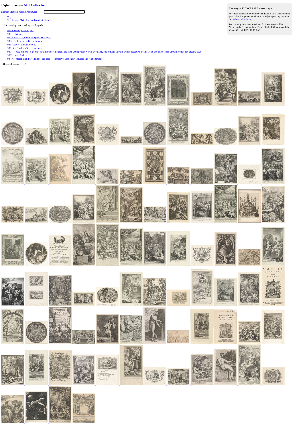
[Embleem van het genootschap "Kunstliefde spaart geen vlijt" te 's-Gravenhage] (273, 384)
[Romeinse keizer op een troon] (226, 105)
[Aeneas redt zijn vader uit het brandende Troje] (202, 105)
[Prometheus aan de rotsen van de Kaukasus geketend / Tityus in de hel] (13, 305)
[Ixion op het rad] (37, 422)
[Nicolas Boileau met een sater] (108, 144)
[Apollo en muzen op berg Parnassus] (179, 183)
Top (9, 17)
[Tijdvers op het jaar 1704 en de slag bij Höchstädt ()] (60, 265)
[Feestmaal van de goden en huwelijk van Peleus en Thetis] (108, 305)
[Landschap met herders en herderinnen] (131, 105)
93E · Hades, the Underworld (21, 44)
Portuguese (31, 11)
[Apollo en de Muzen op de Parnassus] (202, 305)
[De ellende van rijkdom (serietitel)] (250, 265)
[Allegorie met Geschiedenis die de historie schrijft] (84, 183)
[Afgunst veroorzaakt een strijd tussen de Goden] (155, 222)
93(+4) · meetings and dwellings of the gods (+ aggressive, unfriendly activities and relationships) (54, 58)
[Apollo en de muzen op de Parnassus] (60, 183)
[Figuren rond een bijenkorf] (273, 305)
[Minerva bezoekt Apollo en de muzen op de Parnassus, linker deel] (155, 305)
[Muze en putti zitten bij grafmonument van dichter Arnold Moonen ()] (84, 144)
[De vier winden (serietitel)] (131, 343)
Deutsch (5, 11)
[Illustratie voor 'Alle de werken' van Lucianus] (250, 343)
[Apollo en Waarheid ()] (108, 105)
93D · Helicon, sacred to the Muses (24, 41)
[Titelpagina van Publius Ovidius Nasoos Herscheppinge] (83, 422)
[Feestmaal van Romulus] (202, 222)
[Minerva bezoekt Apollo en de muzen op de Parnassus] (131, 183)
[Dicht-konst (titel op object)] (108, 384)
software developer (241, 19)
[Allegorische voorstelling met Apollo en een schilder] (13, 384)
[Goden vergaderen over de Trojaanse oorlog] (202, 343)
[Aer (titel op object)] (60, 222)
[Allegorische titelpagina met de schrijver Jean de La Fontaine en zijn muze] (155, 105)
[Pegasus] (108, 183)
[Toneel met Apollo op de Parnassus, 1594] (250, 222)
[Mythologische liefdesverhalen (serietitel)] (84, 105)
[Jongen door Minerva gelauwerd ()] (13, 222)
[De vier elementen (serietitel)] (226, 144)
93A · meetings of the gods (20, 30)
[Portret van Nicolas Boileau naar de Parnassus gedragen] (273, 183)
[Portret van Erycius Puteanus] (226, 265)
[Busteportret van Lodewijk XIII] (60, 305)
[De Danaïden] (13, 265)
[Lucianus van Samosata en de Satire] (84, 384)
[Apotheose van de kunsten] (226, 183)
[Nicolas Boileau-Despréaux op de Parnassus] (37, 105)
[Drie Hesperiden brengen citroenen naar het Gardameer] (273, 343)
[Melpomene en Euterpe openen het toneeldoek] (13, 343)
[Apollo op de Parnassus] (84, 343)
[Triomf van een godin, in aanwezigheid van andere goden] (179, 343)
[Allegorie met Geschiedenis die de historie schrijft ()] (226, 222)
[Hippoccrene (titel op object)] (155, 343)
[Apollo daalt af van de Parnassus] (273, 222)
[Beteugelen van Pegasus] (13, 105)
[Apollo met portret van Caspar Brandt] (108, 222)
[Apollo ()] (60, 384)
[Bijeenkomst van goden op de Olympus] (13, 144)
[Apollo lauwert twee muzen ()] (60, 144)
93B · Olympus (14, 34)
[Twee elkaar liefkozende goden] (202, 384)
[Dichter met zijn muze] (131, 305)
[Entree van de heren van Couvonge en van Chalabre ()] (250, 105)
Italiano (22, 11)
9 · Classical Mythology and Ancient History (29, 20)
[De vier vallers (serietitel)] (60, 105)
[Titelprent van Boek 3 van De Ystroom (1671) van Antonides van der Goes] (179, 222)
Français (14, 11)
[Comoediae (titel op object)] (131, 384)
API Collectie (34, 5)
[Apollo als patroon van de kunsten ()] (179, 384)
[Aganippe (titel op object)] (226, 384)
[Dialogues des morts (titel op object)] (155, 265)
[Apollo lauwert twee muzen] (37, 183)
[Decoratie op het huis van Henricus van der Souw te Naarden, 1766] (13, 183)
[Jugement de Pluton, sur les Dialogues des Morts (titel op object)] (84, 305)
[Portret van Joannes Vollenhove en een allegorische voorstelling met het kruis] (37, 305)
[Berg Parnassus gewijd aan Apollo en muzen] (202, 183)
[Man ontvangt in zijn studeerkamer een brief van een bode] (60, 343)
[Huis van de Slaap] (179, 105)
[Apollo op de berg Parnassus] (84, 265)
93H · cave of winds (17, 55)
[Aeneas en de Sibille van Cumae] (108, 343)
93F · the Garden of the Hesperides (24, 48)
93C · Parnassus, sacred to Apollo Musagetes (29, 37)
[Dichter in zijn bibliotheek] (155, 183)
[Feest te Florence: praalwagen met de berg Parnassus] (37, 222)
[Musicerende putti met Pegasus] (202, 144)
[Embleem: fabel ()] (37, 144)
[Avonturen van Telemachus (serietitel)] (250, 144)
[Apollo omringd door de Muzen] (273, 105)
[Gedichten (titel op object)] (131, 222)
